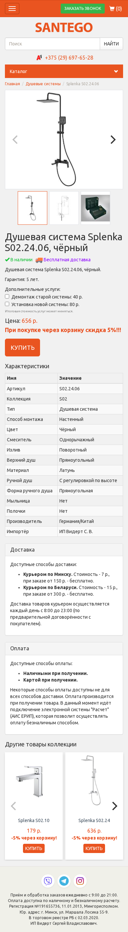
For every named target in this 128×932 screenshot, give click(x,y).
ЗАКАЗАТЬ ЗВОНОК (82, 8)
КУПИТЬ (22, 347)
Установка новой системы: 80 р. (45, 304)
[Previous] (16, 139)
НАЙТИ (111, 43)
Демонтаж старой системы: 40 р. (47, 296)
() (118, 9)
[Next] (112, 139)
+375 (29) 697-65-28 (69, 58)
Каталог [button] (18, 71)
